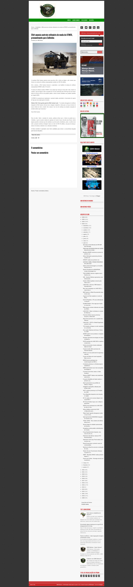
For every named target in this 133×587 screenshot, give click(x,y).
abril (84, 242)
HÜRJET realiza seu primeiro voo (91, 259)
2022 (83, 469)
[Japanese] (88, 106)
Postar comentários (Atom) (41, 190)
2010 (83, 495)
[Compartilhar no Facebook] (36, 138)
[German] (88, 104)
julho (84, 236)
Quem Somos (76, 20)
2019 (83, 476)
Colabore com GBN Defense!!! (94, 558)
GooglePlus (90, 27)
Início (69, 20)
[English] (81, 104)
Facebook (82, 27)
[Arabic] (94, 106)
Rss (94, 27)
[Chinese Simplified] (97, 106)
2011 (83, 493)
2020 (83, 474)
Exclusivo (84, 20)
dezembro (86, 225)
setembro (85, 232)
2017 (83, 480)
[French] (85, 104)
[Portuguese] (85, 106)
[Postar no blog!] (33, 138)
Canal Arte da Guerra (87, 502)
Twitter (86, 27)
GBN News (40, 40)
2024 (83, 221)
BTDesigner (91, 584)
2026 (83, 217)
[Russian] (81, 106)
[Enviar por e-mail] (32, 138)
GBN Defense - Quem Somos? (94, 547)
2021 (83, 472)
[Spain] (91, 104)
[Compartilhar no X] (35, 138)
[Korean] (91, 106)
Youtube (98, 27)
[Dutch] (97, 104)
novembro (86, 227)
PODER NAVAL (85, 504)
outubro (85, 230)
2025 (83, 219)
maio (84, 240)
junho (84, 238)
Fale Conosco (34, 23)
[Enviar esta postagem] (38, 137)
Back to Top (32, 584)
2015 (83, 485)
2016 (83, 482)
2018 (83, 478)
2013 (83, 489)
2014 (83, 487)
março (85, 462)
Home (32, 27)
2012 (83, 491)
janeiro (85, 467)
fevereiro (85, 465)
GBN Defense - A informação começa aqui (65, 584)
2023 (83, 223)
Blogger (98, 196)
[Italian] (94, 104)
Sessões (91, 20)
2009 (83, 497)
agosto (85, 234)
